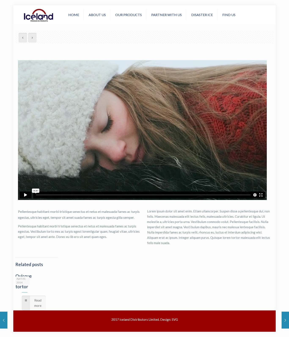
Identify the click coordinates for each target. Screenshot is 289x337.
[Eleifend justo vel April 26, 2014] (285, 320)
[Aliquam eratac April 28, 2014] (3, 320)
